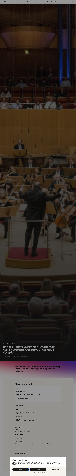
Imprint (38, 472)
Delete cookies (33, 472)
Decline (38, 469)
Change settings (55, 469)
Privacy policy (43, 472)
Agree (20, 469)
